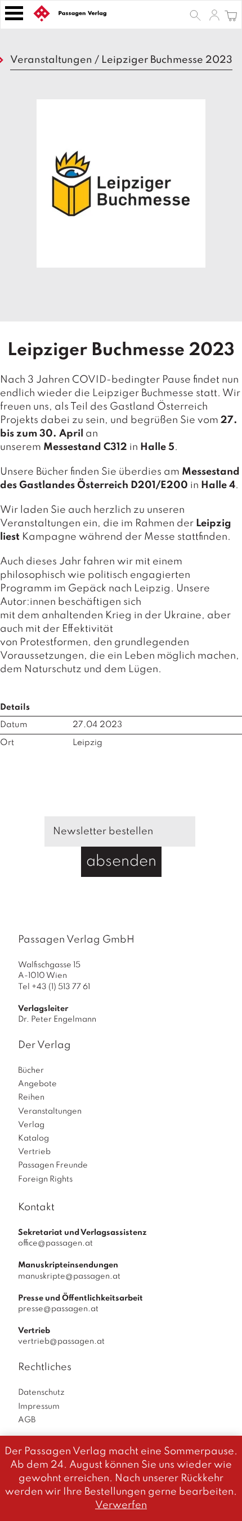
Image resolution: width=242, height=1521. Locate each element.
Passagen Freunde (53, 1165)
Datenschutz (41, 1392)
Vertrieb (34, 1152)
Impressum (39, 1406)
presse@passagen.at (58, 1309)
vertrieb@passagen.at (61, 1341)
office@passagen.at (55, 1243)
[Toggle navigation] (14, 13)
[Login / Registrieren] (214, 15)
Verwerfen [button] (121, 1505)
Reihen (31, 1097)
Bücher (31, 1070)
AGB (26, 1420)
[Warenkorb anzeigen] (231, 15)
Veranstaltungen (51, 60)
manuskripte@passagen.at (69, 1276)
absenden (121, 861)
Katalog (33, 1138)
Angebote (37, 1084)
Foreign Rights (45, 1179)
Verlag (31, 1125)
